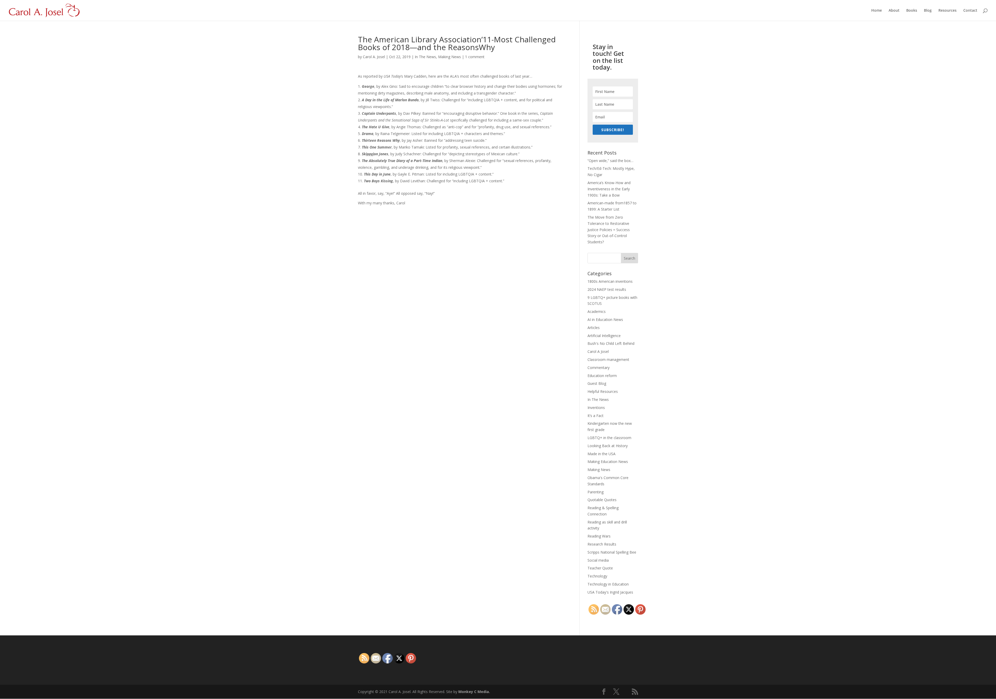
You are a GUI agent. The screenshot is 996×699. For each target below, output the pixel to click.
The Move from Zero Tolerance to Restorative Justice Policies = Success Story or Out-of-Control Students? (608, 229)
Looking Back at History (607, 445)
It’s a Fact (595, 415)
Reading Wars (599, 536)
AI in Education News (605, 319)
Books (911, 11)
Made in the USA (601, 453)
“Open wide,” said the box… (610, 160)
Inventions (596, 407)
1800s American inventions (610, 281)
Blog (928, 11)
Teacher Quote (600, 568)
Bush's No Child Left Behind (610, 343)
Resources (947, 11)
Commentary (598, 367)
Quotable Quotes (602, 499)
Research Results (601, 544)
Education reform (602, 375)
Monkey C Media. (474, 691)
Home (876, 11)
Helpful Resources (602, 391)
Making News (449, 56)
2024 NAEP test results (606, 289)
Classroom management (608, 359)
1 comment (475, 56)
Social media (598, 560)
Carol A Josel (598, 351)
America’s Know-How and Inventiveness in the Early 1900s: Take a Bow (609, 189)
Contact (970, 11)
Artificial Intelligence (604, 335)
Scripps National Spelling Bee (611, 552)
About (894, 11)
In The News (425, 56)
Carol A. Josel (374, 56)
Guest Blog (596, 383)
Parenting (595, 491)
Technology (597, 576)
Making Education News (607, 461)
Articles (593, 327)
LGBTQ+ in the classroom (609, 437)
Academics (596, 311)
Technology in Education (608, 584)
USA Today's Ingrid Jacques (610, 592)
